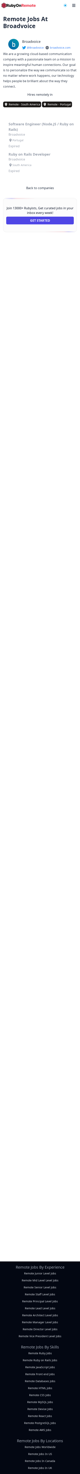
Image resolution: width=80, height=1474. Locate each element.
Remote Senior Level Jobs (40, 1287)
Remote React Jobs (40, 1416)
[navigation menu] (65, 5)
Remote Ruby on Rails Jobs (40, 1360)
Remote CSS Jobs (40, 1395)
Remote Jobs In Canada (40, 1461)
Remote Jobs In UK (40, 1468)
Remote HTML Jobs (40, 1388)
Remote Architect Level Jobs (40, 1315)
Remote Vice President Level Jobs (40, 1336)
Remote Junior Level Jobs (40, 1273)
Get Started (40, 220)
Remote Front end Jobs (40, 1374)
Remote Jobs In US (40, 1454)
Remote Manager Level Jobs (40, 1322)
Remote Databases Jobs (40, 1381)
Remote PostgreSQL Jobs (40, 1423)
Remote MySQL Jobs (40, 1402)
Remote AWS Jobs (40, 1430)
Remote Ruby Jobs (40, 1353)
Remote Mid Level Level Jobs (40, 1280)
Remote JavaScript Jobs (40, 1367)
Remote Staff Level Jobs (40, 1294)
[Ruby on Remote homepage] (19, 5)
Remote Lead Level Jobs (40, 1308)
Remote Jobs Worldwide (40, 1447)
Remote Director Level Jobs (40, 1329)
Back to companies (40, 188)
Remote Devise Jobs (40, 1409)
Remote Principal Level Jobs (40, 1301)
